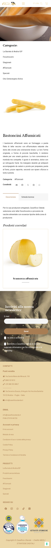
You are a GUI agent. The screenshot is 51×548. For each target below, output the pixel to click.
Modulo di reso (8, 434)
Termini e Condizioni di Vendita (14, 455)
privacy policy (30, 338)
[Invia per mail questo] (16, 185)
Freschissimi (8, 57)
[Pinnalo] (34, 185)
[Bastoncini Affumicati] (25, 84)
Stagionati (7, 62)
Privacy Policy (8, 450)
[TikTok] (23, 509)
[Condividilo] (22, 185)
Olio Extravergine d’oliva (13, 79)
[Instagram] (11, 509)
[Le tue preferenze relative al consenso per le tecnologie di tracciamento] (47, 544)
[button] (23, 3)
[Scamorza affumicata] (25, 251)
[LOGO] (9, 3)
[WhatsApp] (17, 509)
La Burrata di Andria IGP (12, 51)
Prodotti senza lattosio (11, 473)
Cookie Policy (8, 445)
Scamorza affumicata (25, 278)
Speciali (6, 73)
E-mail (7, 316)
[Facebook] (6, 509)
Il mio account (8, 429)
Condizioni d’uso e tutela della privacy (17, 440)
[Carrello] (46, 3)
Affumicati (7, 68)
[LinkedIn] (29, 509)
